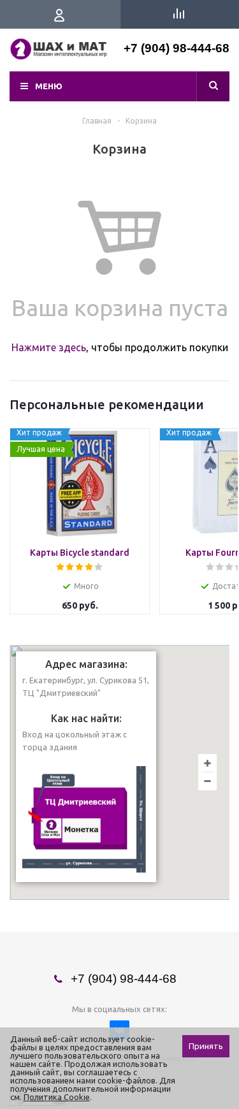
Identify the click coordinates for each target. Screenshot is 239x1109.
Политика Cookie (57, 1096)
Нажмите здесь (48, 347)
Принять (206, 1046)
